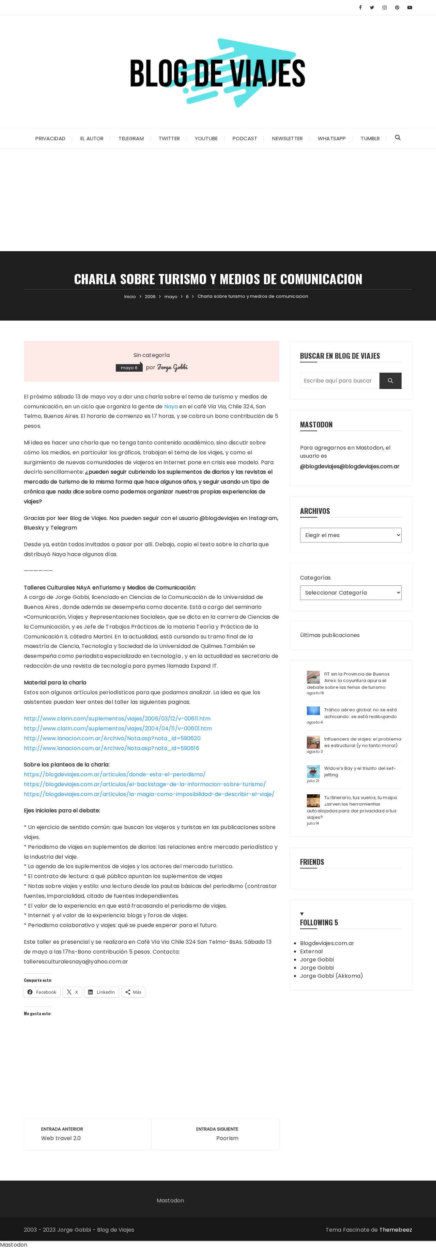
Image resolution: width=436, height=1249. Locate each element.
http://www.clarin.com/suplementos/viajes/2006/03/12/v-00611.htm (117, 719)
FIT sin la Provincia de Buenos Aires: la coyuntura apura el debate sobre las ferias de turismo (348, 681)
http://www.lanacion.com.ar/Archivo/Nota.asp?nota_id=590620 (112, 738)
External (311, 951)
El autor (92, 138)
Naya (171, 406)
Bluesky (34, 528)
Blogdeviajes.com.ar (327, 943)
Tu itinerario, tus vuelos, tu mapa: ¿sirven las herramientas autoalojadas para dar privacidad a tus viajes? (352, 807)
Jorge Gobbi (172, 367)
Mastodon (170, 1200)
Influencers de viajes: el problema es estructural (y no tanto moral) (362, 742)
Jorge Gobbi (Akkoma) (331, 976)
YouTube (206, 138)
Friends (312, 861)
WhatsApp (332, 138)
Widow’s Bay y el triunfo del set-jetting (360, 771)
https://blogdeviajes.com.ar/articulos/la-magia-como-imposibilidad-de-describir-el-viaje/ (149, 794)
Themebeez (395, 1230)
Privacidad (50, 138)
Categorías (315, 578)
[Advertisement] (218, 200)
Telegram (131, 138)
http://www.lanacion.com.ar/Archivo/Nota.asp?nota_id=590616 (111, 748)
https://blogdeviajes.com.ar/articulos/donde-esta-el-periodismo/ (115, 774)
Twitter (169, 138)
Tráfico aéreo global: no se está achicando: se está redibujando (360, 713)
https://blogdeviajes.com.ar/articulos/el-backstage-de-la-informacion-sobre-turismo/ (145, 784)
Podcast (245, 138)
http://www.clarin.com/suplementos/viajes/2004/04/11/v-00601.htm (118, 728)
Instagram (263, 518)
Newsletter (287, 138)
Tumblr (370, 138)
